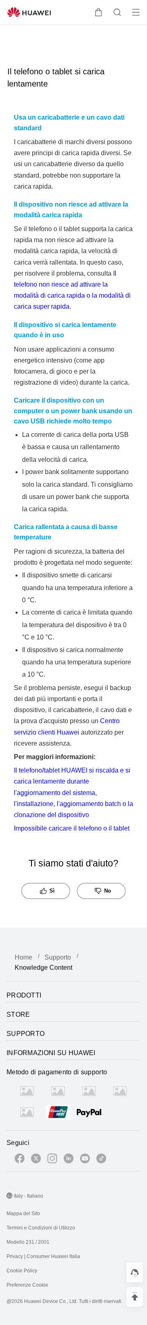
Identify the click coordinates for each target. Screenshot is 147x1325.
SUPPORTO (26, 1033)
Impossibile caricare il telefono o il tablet (71, 828)
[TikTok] (101, 1159)
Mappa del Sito (23, 1213)
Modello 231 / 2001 (28, 1242)
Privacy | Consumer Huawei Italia (43, 1256)
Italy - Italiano (28, 1196)
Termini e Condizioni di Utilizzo (41, 1228)
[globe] (9, 1196)
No (107, 891)
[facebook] (19, 1159)
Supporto (58, 957)
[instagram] (52, 1159)
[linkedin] (69, 1159)
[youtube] (85, 1159)
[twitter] (36, 1159)
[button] (98, 12)
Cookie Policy (22, 1271)
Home (23, 957)
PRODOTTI (24, 995)
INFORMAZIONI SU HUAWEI (51, 1052)
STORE (18, 1014)
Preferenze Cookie (27, 1285)
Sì (52, 891)
